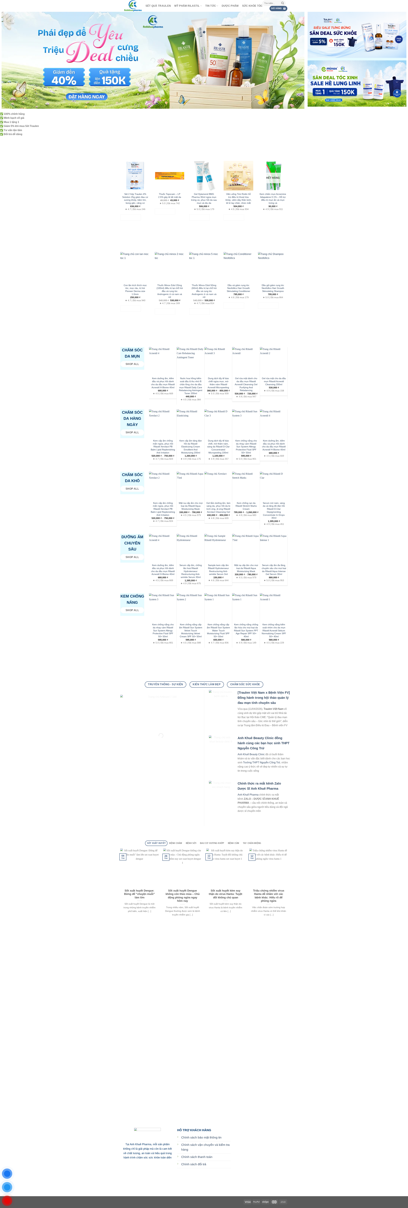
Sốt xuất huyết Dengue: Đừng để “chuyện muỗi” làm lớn (139, 894)
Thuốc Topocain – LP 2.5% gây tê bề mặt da (169, 195)
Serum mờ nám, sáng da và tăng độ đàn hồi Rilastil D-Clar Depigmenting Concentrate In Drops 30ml (274, 510)
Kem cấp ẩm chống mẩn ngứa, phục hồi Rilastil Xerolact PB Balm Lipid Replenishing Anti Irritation (163, 446)
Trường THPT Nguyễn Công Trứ (261, 762)
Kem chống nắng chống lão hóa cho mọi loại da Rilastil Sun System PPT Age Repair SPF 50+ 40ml (246, 630)
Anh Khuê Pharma (248, 794)
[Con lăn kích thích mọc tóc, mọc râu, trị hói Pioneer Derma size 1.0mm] (135, 267)
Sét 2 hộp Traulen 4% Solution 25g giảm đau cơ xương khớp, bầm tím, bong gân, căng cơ (135, 198)
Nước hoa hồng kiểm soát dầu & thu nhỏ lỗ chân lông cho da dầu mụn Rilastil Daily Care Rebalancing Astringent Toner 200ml (190, 386)
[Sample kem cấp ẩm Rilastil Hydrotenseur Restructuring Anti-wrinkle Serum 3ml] (218, 548)
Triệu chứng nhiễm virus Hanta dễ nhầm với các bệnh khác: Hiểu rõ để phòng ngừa (268, 896)
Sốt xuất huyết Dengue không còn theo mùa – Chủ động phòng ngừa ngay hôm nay (183, 896)
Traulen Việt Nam (273, 709)
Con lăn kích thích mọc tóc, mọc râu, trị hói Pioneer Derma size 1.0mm (135, 289)
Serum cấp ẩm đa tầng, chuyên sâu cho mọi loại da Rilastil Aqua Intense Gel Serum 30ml (274, 569)
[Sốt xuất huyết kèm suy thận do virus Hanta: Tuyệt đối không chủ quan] (225, 867)
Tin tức (210, 5)
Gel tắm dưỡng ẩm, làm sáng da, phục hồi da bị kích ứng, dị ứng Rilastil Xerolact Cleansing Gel (218, 507)
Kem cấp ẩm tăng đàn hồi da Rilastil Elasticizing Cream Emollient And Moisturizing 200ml (190, 446)
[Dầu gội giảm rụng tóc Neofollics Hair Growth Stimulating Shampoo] (273, 267)
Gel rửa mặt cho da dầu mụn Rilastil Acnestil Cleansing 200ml (274, 381)
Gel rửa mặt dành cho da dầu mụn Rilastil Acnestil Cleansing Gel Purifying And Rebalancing (246, 384)
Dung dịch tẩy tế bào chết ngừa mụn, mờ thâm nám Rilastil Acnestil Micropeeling (218, 383)
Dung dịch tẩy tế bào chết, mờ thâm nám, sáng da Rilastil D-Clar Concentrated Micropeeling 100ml (218, 446)
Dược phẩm (230, 5)
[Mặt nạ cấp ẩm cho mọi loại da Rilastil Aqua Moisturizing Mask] (190, 485)
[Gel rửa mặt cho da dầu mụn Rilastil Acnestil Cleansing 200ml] (274, 361)
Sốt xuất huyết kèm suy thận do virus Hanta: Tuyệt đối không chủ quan (225, 894)
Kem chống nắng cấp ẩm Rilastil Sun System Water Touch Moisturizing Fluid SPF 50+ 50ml (218, 630)
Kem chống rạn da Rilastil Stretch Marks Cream (246, 506)
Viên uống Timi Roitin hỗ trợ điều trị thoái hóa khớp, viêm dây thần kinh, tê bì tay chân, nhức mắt (238, 198)
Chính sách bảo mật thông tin (201, 1137)
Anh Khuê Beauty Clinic (251, 754)
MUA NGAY (131, 217)
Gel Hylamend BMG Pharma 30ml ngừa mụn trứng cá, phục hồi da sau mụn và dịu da (204, 198)
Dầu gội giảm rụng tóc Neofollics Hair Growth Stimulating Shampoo (273, 288)
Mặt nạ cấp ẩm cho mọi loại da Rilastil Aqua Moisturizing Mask (191, 506)
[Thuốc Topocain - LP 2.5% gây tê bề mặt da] (169, 176)
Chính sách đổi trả (193, 1164)
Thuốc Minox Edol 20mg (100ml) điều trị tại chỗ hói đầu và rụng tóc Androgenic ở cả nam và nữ (170, 291)
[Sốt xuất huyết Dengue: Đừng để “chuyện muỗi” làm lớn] (139, 867)
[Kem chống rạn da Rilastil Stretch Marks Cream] (246, 485)
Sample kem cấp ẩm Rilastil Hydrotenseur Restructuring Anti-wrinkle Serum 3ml (218, 569)
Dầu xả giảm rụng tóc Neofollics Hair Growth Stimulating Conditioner (238, 288)
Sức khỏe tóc (252, 5)
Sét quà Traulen (158, 5)
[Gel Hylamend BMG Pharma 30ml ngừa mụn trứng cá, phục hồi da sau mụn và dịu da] (204, 176)
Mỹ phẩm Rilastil (187, 5)
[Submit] (282, 3)
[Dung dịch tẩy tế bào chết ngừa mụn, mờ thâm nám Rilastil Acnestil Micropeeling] (218, 361)
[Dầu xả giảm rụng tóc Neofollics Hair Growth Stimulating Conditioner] (238, 267)
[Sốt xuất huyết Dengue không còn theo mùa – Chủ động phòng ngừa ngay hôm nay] (182, 867)
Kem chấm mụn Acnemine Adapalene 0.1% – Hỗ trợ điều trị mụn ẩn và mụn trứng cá (273, 198)
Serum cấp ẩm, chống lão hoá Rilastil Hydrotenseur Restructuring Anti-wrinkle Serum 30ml (190, 571)
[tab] (156, 843)
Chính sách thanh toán (196, 1157)
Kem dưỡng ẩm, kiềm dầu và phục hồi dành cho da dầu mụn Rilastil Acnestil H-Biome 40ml (163, 383)
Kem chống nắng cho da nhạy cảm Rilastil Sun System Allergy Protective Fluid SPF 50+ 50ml (246, 446)
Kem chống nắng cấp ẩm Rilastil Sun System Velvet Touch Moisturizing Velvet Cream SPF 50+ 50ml (190, 630)
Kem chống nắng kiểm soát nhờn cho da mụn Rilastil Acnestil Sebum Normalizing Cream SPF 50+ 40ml (274, 630)
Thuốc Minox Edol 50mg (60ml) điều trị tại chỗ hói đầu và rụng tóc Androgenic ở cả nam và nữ (204, 291)
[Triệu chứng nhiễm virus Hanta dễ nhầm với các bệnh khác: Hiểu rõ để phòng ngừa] (268, 867)
